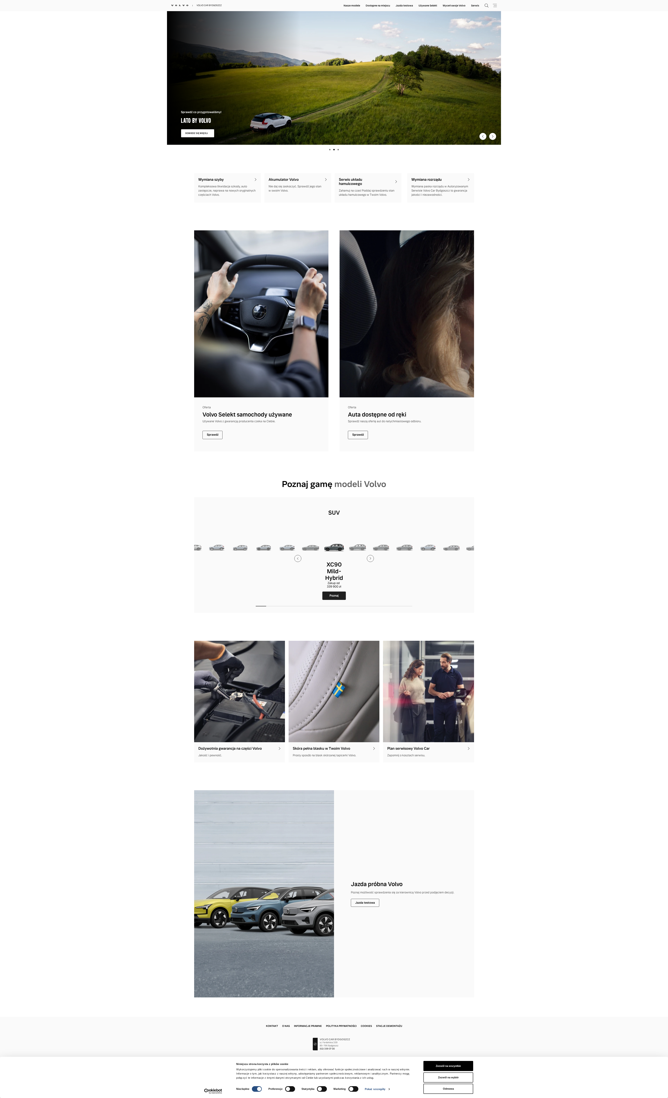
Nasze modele (352, 5)
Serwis (475, 5)
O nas (286, 1026)
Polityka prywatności (341, 1026)
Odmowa (448, 1088)
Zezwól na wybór (448, 1077)
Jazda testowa (404, 5)
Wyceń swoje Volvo (454, 5)
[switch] (290, 1089)
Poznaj (216, 595)
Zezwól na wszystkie (448, 1065)
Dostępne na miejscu (378, 5)
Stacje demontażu (389, 1026)
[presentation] (297, 558)
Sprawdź (212, 435)
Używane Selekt (428, 5)
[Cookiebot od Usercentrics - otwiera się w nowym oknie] (213, 1091)
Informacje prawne (308, 1026)
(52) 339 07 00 (327, 1048)
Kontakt (272, 1026)
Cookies (366, 1026)
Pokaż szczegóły (375, 1089)
